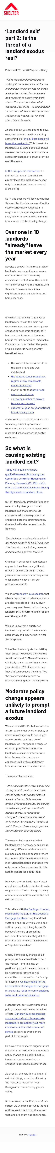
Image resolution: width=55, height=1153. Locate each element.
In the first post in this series (22, 170)
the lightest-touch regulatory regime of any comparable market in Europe (28, 381)
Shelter (32, 1134)
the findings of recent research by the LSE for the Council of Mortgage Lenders (27, 913)
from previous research (30, 593)
